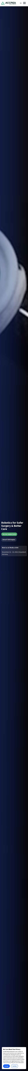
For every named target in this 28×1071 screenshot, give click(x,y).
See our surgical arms (9, 534)
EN (20, 3)
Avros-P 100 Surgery (9, 540)
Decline (14, 1066)
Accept (6, 1066)
